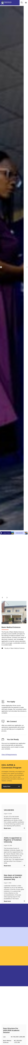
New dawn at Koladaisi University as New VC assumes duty (13, 877)
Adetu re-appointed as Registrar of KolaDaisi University (13, 840)
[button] (26, 2)
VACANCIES (19, 533)
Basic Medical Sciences (11, 627)
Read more (7, 828)
